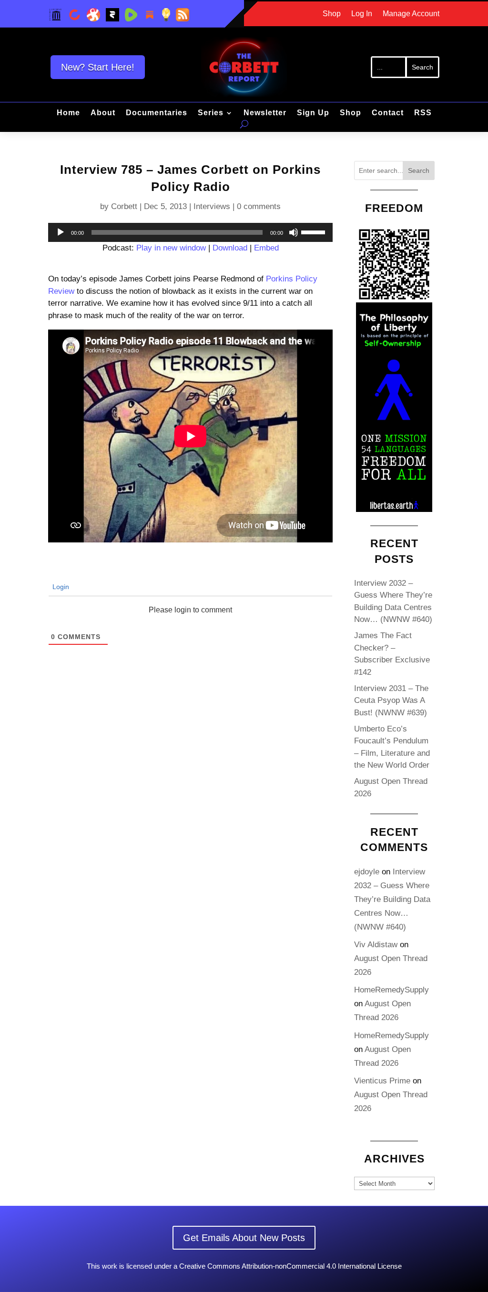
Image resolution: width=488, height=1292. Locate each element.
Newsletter (265, 113)
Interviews (211, 206)
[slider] (314, 231)
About (103, 113)
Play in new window (171, 247)
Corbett (124, 206)
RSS (423, 113)
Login (60, 587)
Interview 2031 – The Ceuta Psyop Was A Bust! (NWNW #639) (391, 700)
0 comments (259, 206)
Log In (361, 14)
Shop (332, 14)
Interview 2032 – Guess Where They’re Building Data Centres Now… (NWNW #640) (392, 899)
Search (418, 170)
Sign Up (313, 113)
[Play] (60, 232)
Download (230, 247)
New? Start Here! (97, 67)
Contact (388, 113)
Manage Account (411, 14)
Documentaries (156, 113)
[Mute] (293, 232)
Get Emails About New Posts (244, 1237)
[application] (190, 232)
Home (68, 113)
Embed (266, 247)
